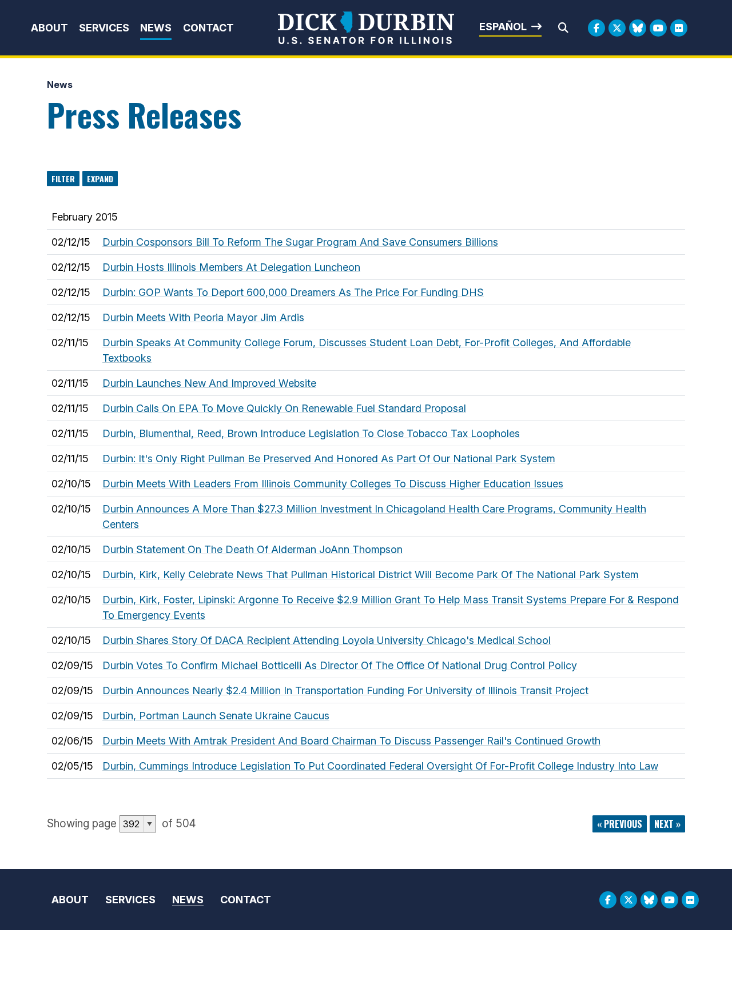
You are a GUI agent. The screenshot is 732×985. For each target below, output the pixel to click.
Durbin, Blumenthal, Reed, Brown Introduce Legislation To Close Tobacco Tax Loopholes (311, 433)
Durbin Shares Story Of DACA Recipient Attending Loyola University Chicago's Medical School (326, 640)
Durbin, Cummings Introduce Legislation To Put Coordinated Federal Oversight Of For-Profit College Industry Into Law (380, 766)
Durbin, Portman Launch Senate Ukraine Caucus (215, 716)
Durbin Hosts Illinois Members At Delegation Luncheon (231, 267)
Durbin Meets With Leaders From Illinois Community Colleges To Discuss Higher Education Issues (332, 484)
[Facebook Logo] (596, 28)
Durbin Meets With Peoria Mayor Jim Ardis (203, 317)
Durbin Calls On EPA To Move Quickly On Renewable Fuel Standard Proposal (284, 408)
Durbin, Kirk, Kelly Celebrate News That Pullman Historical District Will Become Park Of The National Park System (370, 574)
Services (104, 28)
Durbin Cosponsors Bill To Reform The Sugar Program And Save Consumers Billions (300, 242)
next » (667, 824)
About (49, 28)
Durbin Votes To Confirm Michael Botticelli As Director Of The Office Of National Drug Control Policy (339, 665)
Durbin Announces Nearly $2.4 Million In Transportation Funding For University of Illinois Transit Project (345, 690)
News (156, 28)
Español (503, 27)
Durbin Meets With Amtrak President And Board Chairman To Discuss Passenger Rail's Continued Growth (351, 741)
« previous (619, 824)
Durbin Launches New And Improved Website (209, 383)
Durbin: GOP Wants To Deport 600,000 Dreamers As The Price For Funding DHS (293, 292)
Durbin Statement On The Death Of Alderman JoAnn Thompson (252, 549)
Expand (100, 179)
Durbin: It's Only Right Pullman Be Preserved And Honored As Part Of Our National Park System (328, 459)
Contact (208, 28)
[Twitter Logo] (617, 28)
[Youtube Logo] (658, 28)
